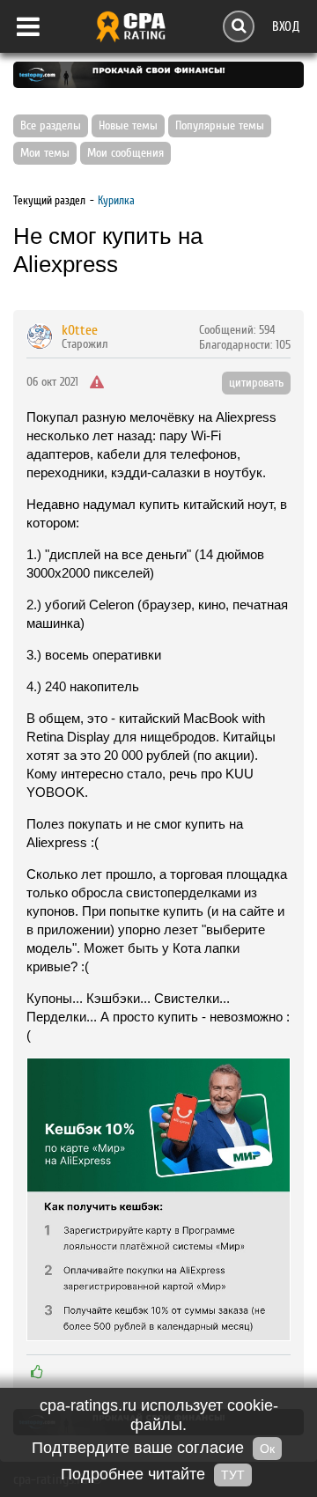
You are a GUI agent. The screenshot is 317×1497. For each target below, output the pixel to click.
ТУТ (233, 1475)
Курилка (116, 200)
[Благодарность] (37, 1372)
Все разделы (50, 126)
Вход (285, 25)
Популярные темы (219, 126)
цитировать (256, 383)
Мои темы (45, 153)
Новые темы (128, 126)
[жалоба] (97, 383)
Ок (267, 1449)
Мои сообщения (125, 153)
